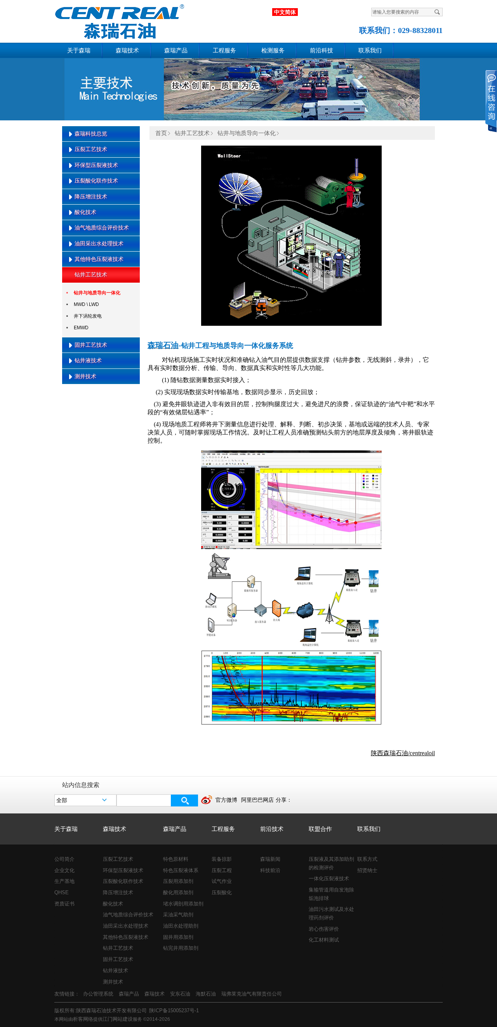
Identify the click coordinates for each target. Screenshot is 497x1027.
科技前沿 (270, 870)
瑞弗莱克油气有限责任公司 (251, 994)
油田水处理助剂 (180, 926)
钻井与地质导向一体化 (97, 292)
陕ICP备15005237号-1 (174, 1010)
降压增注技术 (91, 196)
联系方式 (367, 859)
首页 (161, 133)
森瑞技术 (127, 50)
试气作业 (222, 881)
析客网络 (83, 1019)
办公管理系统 (98, 994)
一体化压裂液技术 (329, 878)
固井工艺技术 (91, 345)
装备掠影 (222, 859)
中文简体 (285, 12)
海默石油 (206, 994)
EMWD (81, 327)
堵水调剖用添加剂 (183, 904)
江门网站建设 (118, 1019)
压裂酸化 (222, 892)
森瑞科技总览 (91, 133)
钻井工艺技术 (91, 274)
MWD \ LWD (86, 304)
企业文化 (64, 870)
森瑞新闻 (270, 859)
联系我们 (370, 50)
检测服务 (273, 50)
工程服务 (224, 50)
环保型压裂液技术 (96, 165)
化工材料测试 (324, 940)
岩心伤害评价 (324, 929)
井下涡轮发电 (88, 316)
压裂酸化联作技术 (96, 180)
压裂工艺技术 (91, 149)
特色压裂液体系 (180, 870)
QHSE (61, 892)
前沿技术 (271, 828)
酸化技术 (85, 212)
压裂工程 (222, 870)
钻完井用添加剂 (180, 948)
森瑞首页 (113, 20)
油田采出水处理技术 (99, 243)
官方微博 (226, 800)
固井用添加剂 (178, 937)
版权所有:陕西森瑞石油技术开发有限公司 (100, 1010)
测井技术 (85, 376)
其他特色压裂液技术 (99, 259)
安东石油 (180, 994)
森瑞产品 (176, 50)
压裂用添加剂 (178, 881)
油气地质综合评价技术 (102, 227)
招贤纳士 (367, 870)
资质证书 (64, 904)
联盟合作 (320, 828)
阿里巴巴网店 (257, 800)
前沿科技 (321, 50)
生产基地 (64, 881)
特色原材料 (175, 859)
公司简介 (64, 859)
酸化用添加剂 (178, 892)
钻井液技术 (88, 360)
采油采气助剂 (178, 915)
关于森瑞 (78, 50)
